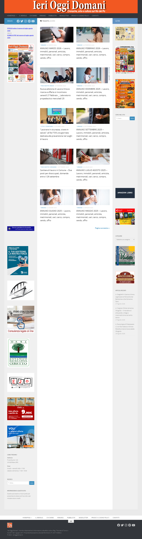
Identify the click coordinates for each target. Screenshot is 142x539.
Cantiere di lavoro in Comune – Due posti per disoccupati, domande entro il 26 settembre (56, 173)
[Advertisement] (20, 116)
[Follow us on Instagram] (25, 21)
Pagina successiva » (102, 228)
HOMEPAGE (11, 16)
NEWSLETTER (64, 16)
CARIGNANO (53, 167)
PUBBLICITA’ (53, 16)
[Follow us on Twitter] (21, 21)
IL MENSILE (23, 16)
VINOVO (52, 86)
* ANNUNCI (43, 45)
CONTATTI (95, 16)
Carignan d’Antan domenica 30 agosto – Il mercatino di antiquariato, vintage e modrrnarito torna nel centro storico (124, 312)
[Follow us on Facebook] (18, 21)
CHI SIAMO (33, 16)
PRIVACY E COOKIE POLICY (80, 16)
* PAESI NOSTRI (44, 86)
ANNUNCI (43, 16)
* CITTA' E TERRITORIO (46, 126)
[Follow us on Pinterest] (29, 21)
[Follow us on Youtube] (32, 21)
